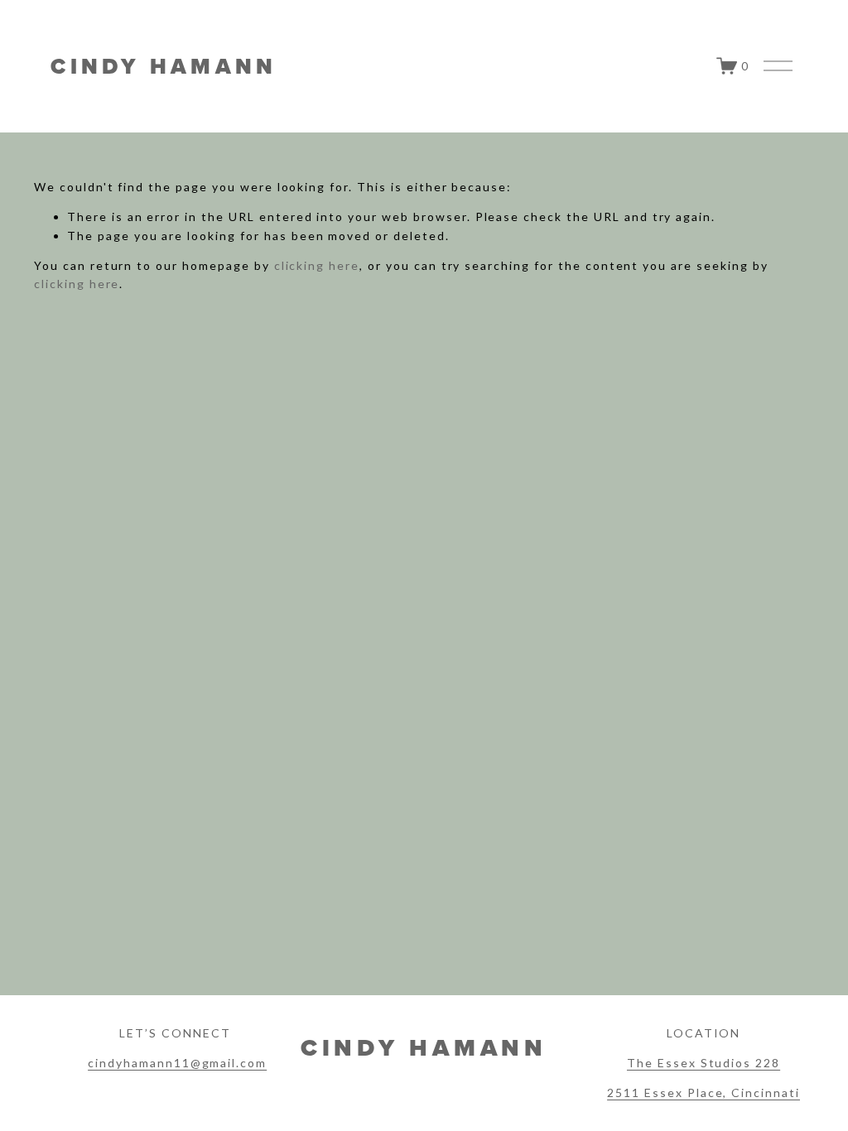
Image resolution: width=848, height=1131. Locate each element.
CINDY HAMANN (164, 66)
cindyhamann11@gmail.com (177, 1063)
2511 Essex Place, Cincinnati (703, 1092)
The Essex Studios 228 (703, 1063)
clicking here (316, 265)
